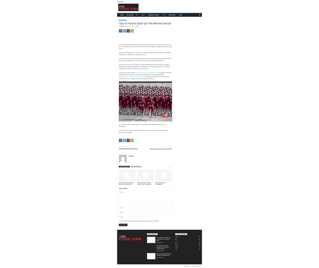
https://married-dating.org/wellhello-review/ (146, 72)
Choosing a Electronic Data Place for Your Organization (144, 183)
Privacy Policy (187, 266)
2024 (176, 246)
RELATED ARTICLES (124, 166)
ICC (137, 15)
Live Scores (129, 15)
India (176, 237)
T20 (176, 249)
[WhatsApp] (132, 31)
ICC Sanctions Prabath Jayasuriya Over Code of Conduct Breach (163, 247)
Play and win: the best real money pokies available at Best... (163, 239)
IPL (163, 15)
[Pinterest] (128, 31)
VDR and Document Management (160, 183)
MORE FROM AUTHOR (136, 166)
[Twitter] (124, 31)
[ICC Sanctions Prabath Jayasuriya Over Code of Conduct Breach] (151, 248)
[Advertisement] (171, 7)
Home (122, 15)
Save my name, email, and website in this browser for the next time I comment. (140, 221)
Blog (180, 15)
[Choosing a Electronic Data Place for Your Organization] (145, 175)
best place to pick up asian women (161, 149)
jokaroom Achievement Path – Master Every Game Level (126, 183)
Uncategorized (126, 18)
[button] (199, 15)
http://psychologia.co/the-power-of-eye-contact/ (131, 76)
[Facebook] (120, 31)
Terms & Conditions (196, 266)
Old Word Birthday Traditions (128, 149)
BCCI (143, 15)
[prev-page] (169, 167)
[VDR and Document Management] (163, 175)
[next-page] (171, 167)
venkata (122, 26)
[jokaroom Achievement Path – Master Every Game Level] (127, 175)
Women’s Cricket (153, 15)
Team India (171, 15)
